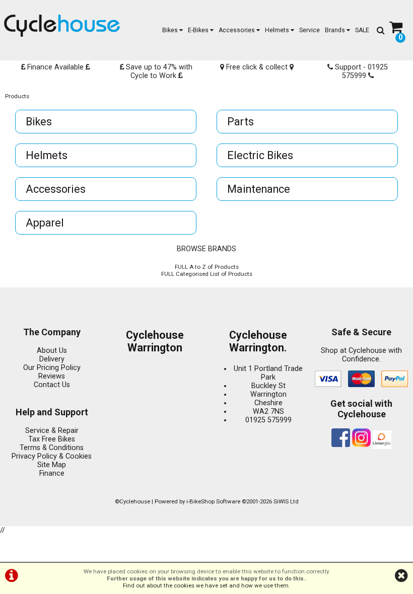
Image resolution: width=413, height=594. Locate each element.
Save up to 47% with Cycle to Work (158, 71)
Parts (240, 121)
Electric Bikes (260, 155)
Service (309, 30)
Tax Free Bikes (51, 439)
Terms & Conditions (52, 447)
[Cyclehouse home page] (62, 25)
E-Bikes (199, 30)
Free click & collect (257, 67)
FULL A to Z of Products (207, 266)
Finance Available (55, 67)
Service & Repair (52, 430)
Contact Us (52, 385)
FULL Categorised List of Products (206, 273)
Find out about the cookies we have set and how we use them (206, 585)
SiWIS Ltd (286, 501)
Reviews (51, 376)
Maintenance (258, 189)
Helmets (278, 30)
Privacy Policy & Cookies (52, 456)
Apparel (45, 222)
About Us (52, 350)
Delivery (51, 359)
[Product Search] (380, 30)
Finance (51, 473)
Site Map (51, 465)
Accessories (237, 30)
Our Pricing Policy (52, 367)
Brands (336, 30)
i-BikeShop (200, 501)
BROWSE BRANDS (206, 249)
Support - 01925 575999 (360, 71)
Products (17, 96)
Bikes (170, 30)
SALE (362, 30)
